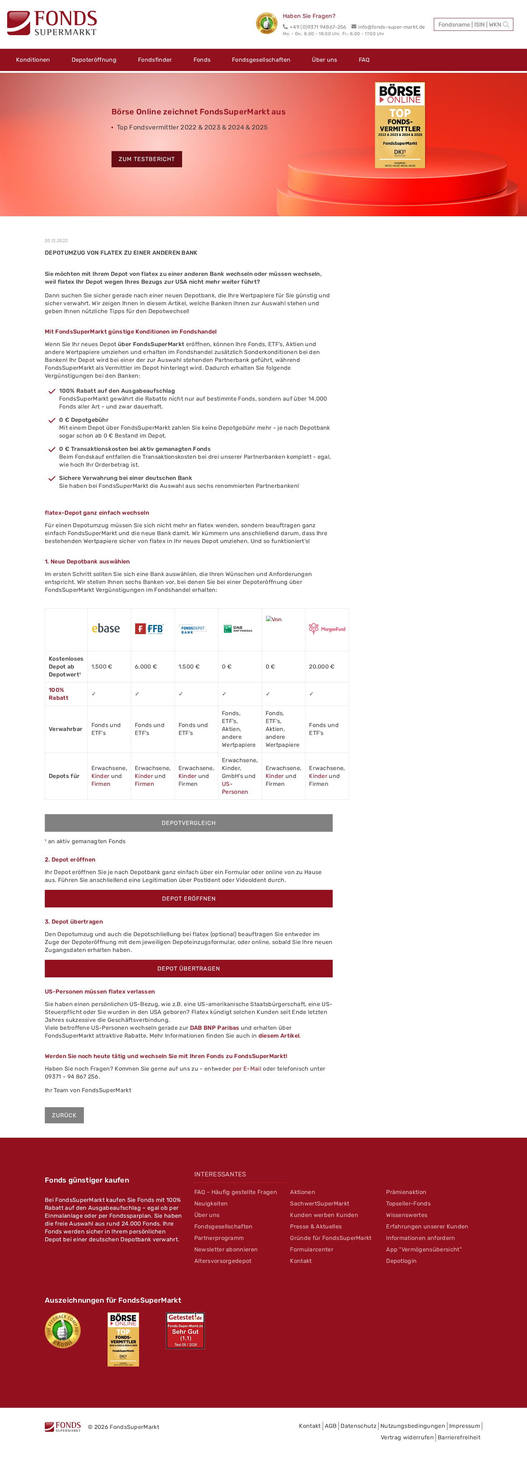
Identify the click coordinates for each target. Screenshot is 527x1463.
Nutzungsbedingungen (412, 1425)
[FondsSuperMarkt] (52, 24)
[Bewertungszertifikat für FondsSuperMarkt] (269, 24)
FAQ (364, 59)
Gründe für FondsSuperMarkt (330, 1238)
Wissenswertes (406, 1215)
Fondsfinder (155, 59)
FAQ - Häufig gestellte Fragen (235, 1192)
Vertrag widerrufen (407, 1437)
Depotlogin (401, 1260)
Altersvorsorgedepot (223, 1260)
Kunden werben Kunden (324, 1215)
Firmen (101, 783)
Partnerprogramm (219, 1238)
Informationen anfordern (420, 1238)
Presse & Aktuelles (316, 1226)
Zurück (64, 1115)
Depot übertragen (188, 968)
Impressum (464, 1425)
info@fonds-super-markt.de (391, 27)
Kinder (100, 776)
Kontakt (301, 1260)
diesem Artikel (278, 1035)
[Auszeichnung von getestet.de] (185, 1330)
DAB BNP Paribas (214, 1027)
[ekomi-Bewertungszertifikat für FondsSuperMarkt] (63, 1330)
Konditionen (33, 59)
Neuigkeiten (211, 1203)
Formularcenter (311, 1249)
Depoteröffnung (94, 59)
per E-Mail (247, 1068)
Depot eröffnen (189, 898)
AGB (331, 1425)
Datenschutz (358, 1425)
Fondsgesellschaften (261, 59)
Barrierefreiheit (459, 1437)
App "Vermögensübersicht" (424, 1249)
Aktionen (302, 1192)
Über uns (324, 59)
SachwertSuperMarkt (319, 1203)
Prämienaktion (406, 1192)
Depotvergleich (189, 823)
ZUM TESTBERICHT (147, 159)
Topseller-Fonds (408, 1203)
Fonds (202, 59)
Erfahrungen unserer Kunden (427, 1226)
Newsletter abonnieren (226, 1249)
